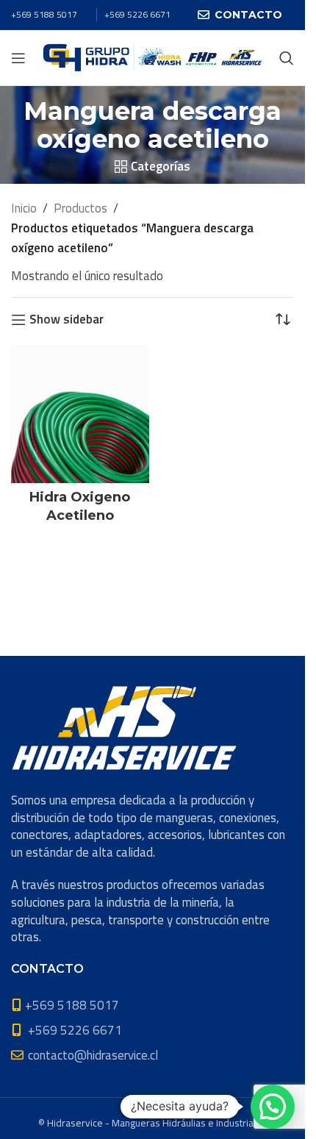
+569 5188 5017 (44, 14)
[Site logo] (152, 56)
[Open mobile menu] (18, 58)
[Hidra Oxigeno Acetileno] (80, 415)
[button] (273, 1107)
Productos (80, 208)
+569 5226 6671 (137, 14)
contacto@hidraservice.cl (93, 1055)
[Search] (286, 58)
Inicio (24, 208)
